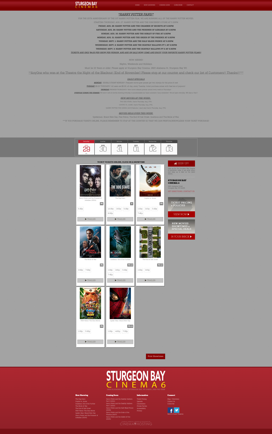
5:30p (80, 209)
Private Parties (142, 406)
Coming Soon (164, 5)
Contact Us (189, 191)
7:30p (88, 270)
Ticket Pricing (142, 399)
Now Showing (149, 5)
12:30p (110, 209)
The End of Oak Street (83, 408)
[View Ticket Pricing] (181, 207)
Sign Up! (183, 163)
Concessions (141, 404)
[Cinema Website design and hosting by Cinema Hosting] (136, 423)
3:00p (118, 209)
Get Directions (175, 191)
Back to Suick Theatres (175, 414)
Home (137, 5)
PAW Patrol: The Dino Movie (85, 411)
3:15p (147, 209)
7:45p (140, 213)
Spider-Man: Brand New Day (85, 413)
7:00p (125, 331)
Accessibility (141, 408)
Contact (190, 5)
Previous (75, 147)
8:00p (110, 213)
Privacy (139, 411)
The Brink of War (81, 406)
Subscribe (178, 5)
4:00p (117, 331)
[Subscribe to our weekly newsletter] (181, 229)
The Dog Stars (80, 399)
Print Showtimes (155, 356)
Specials (140, 401)
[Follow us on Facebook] (170, 410)
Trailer (91, 219)
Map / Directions (173, 399)
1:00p (140, 209)
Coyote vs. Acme (81, 401)
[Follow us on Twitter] (176, 410)
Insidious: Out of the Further (85, 404)
